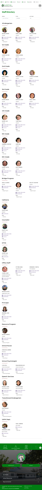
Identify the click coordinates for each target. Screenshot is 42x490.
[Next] (39, 1)
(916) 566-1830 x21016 (7, 147)
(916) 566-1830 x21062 (7, 338)
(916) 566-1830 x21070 (7, 390)
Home (3, 9)
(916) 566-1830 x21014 (7, 80)
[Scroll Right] (40, 448)
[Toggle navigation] (40, 5)
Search (3, 16)
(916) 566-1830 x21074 (7, 369)
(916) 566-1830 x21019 (7, 124)
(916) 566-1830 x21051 (21, 270)
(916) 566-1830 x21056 (7, 233)
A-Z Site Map (26, 488)
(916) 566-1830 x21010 (21, 58)
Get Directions (10, 465)
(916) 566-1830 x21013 (21, 103)
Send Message (5, 38)
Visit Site (18, 83)
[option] (5, 446)
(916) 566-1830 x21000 (7, 316)
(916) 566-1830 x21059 (35, 270)
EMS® (14, 488)
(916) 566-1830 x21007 (7, 58)
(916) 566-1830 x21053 (7, 295)
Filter (17, 16)
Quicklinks (5, 474)
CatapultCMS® (10, 488)
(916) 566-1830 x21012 (35, 103)
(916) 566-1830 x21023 (7, 186)
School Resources (7, 478)
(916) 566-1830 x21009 (21, 80)
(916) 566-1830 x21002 (21, 37)
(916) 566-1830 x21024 (21, 192)
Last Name (31, 16)
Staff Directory (8, 9)
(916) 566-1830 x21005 (7, 37)
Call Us (30, 465)
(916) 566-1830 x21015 (21, 147)
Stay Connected (7, 481)
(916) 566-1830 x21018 (21, 124)
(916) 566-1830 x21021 (35, 80)
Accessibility (26, 487)
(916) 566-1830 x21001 (7, 412)
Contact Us (6, 471)
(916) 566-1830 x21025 (35, 186)
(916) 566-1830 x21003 (35, 37)
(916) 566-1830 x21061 (7, 278)
